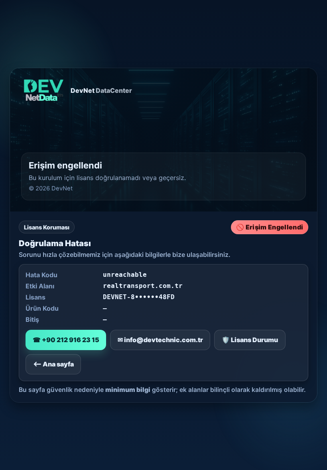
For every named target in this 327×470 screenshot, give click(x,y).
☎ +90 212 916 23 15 (66, 340)
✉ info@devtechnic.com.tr (160, 340)
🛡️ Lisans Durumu (250, 340)
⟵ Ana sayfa (53, 364)
